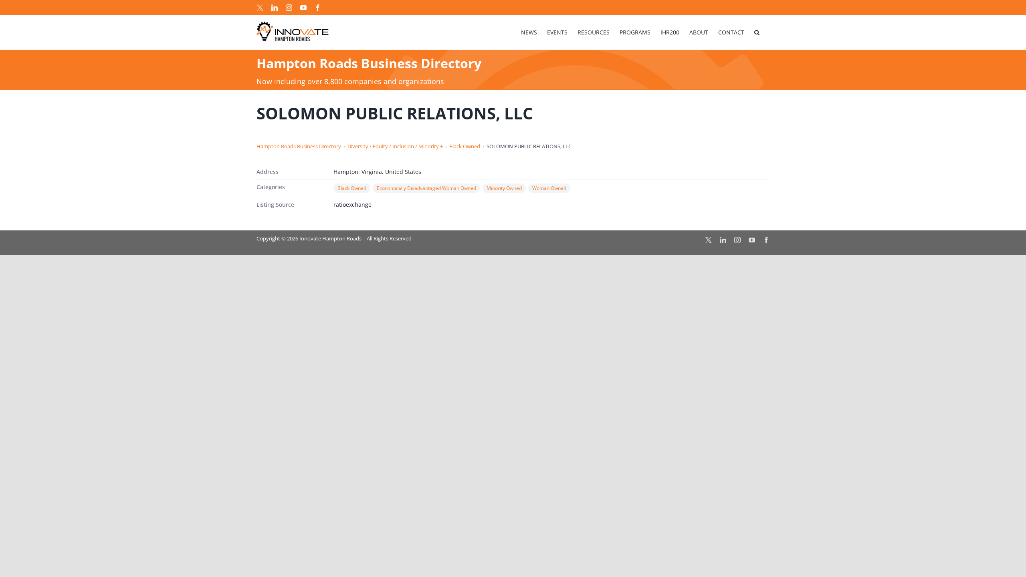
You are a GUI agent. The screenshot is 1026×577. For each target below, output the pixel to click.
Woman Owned (549, 188)
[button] (756, 32)
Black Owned (464, 146)
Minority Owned (504, 188)
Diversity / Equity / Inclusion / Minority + (395, 146)
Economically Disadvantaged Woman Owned (426, 188)
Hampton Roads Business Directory (298, 146)
